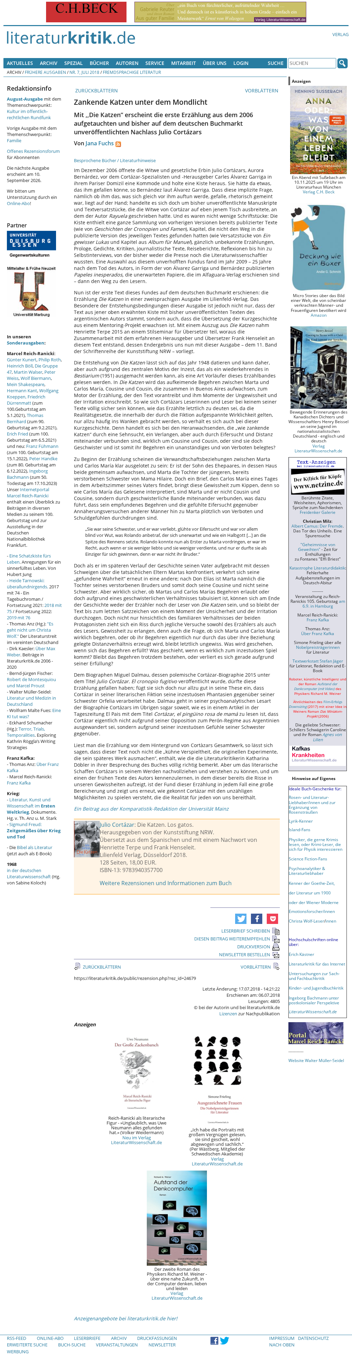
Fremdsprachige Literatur (132, 72)
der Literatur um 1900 (310, 892)
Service (154, 63)
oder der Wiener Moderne (314, 902)
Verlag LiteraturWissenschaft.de (217, 1161)
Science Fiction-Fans (308, 858)
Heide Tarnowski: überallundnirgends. (27, 583)
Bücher (99, 63)
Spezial (73, 63)
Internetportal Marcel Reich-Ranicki (28, 492)
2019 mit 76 (18, 617)
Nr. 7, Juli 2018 (84, 72)
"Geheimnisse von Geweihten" (316, 547)
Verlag (340, 34)
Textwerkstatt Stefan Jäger (318, 661)
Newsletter (162, 1345)
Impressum (282, 1338)
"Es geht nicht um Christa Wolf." (30, 630)
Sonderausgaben (25, 343)
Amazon (319, 315)
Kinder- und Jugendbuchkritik (316, 988)
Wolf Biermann (36, 378)
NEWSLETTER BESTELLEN (244, 954)
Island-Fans (299, 829)
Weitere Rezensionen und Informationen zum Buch (166, 883)
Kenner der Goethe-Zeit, (312, 883)
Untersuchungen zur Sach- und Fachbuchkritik (314, 976)
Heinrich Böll (20, 366)
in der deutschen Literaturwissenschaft (29, 873)
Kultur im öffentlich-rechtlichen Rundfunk (29, 114)
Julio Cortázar (117, 824)
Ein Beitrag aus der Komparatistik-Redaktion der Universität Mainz (151, 808)
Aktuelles (20, 63)
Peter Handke (43, 458)
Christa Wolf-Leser (306, 921)
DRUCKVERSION (253, 947)
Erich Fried (17, 434)
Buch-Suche (72, 1345)
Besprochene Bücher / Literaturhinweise (115, 160)
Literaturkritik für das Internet (317, 964)
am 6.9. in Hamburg (323, 603)
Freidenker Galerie (318, 512)
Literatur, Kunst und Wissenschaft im (31, 806)
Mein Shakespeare (25, 384)
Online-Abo (18, 203)
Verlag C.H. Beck (318, 191)
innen (331, 921)
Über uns (215, 63)
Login (241, 63)
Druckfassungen (157, 1338)
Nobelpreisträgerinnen (318, 647)
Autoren (127, 63)
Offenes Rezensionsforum (33, 151)
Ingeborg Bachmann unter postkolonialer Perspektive (314, 1000)
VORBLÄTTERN (262, 90)
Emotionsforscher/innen (312, 911)
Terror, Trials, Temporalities (26, 732)
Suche (276, 63)
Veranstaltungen (117, 1345)
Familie (14, 140)
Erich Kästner (301, 954)
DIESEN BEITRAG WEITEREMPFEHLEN (232, 939)
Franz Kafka (19, 783)
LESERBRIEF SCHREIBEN (245, 931)
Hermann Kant (22, 390)
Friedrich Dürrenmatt (26, 400)
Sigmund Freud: (33, 830)
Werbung (18, 1351)
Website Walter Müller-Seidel (316, 1060)
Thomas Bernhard (25, 418)
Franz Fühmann (42, 446)
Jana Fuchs (100, 143)
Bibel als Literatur (34, 847)
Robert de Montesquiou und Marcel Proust (31, 682)
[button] (240, 919)
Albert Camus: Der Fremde (317, 526)
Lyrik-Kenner (301, 821)
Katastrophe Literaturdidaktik (317, 568)
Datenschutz (313, 1338)
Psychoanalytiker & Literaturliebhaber (307, 871)
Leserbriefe (87, 1338)
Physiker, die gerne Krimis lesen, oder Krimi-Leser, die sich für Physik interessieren (315, 844)
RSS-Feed (16, 1338)
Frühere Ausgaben (45, 72)
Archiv (48, 63)
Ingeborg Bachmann (27, 474)
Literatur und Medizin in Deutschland (31, 701)
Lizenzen (228, 1013)
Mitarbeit (183, 63)
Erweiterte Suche (27, 1345)
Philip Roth (49, 360)
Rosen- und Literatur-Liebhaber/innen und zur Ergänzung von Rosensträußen (312, 804)
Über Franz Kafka (317, 633)
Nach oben (282, 1345)
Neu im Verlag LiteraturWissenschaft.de (136, 1139)
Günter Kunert (21, 360)
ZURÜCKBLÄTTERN (96, 90)
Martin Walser (28, 372)
